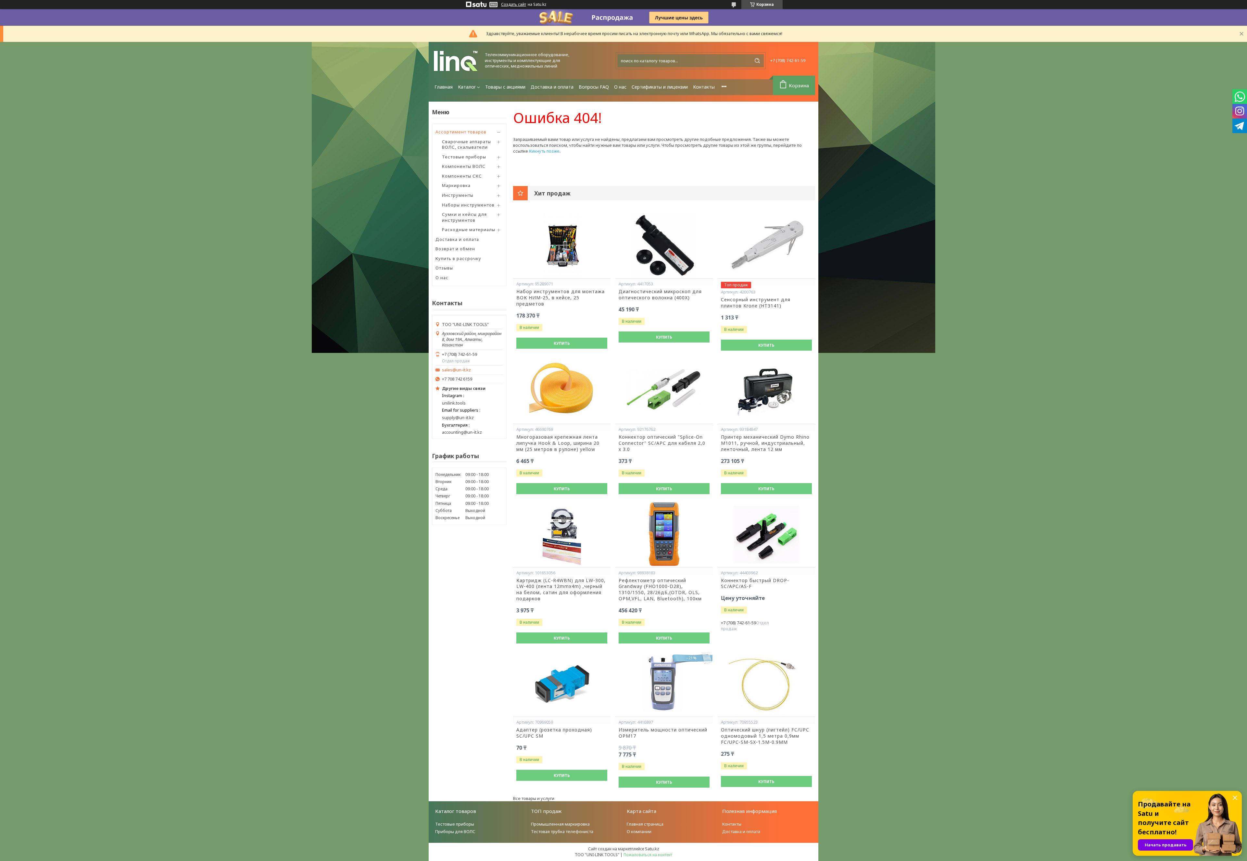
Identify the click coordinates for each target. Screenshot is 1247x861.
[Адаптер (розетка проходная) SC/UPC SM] (562, 684)
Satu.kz (652, 849)
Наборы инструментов (468, 205)
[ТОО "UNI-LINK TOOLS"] (456, 60)
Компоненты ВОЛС (463, 166)
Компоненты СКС (462, 176)
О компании (639, 831)
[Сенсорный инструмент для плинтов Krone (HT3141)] (766, 245)
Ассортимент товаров (460, 132)
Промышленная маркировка (560, 824)
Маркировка (456, 185)
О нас (620, 87)
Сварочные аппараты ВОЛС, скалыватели (466, 144)
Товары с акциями (505, 87)
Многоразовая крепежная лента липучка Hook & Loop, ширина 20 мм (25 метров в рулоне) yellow (557, 443)
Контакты (704, 87)
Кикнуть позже (544, 151)
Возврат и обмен (455, 249)
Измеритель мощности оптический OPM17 (663, 733)
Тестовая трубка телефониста (562, 831)
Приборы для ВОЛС (455, 831)
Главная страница (645, 824)
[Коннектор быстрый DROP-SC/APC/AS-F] (766, 534)
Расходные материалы (468, 229)
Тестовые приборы (464, 157)
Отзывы (444, 268)
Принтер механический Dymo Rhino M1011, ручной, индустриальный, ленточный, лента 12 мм (765, 443)
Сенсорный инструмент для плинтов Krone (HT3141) (755, 303)
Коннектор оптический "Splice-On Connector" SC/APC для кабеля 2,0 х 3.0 (662, 443)
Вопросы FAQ (594, 87)
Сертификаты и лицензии (660, 87)
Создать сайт (513, 4)
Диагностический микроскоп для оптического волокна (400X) (660, 295)
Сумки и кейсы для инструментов (464, 217)
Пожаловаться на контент (648, 854)
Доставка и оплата (552, 87)
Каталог (467, 87)
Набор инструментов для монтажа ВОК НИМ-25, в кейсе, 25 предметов (560, 298)
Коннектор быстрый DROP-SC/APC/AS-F (755, 584)
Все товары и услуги (533, 798)
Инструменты (457, 195)
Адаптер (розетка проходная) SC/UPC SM (554, 733)
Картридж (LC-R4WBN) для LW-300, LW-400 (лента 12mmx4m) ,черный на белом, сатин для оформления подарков (561, 590)
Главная (444, 87)
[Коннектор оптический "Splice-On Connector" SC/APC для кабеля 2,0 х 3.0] (664, 391)
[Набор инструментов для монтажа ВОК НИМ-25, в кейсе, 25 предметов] (562, 245)
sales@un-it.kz (456, 370)
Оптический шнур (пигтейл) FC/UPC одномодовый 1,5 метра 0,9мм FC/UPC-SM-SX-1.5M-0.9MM (765, 736)
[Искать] (757, 60)
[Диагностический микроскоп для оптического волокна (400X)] (664, 245)
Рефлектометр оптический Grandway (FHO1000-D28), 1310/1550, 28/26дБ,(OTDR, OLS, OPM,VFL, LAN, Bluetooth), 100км (660, 590)
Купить (562, 343)
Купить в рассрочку (458, 258)
